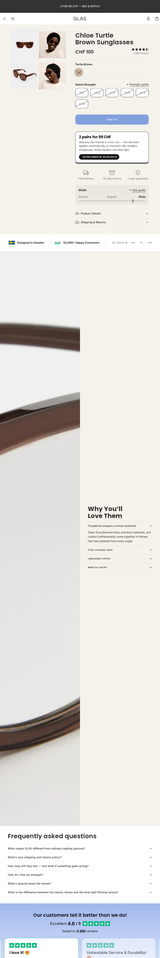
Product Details (91, 213)
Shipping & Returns (93, 222)
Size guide (139, 190)
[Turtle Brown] (78, 72)
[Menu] (4, 18)
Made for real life (97, 567)
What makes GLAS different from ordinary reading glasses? (46, 848)
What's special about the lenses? (29, 883)
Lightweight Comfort (99, 558)
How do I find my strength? (25, 874)
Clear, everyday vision (100, 549)
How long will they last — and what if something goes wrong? (48, 866)
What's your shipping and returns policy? (34, 857)
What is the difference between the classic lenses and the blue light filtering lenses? (63, 892)
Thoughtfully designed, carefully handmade (112, 525)
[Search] (13, 18)
